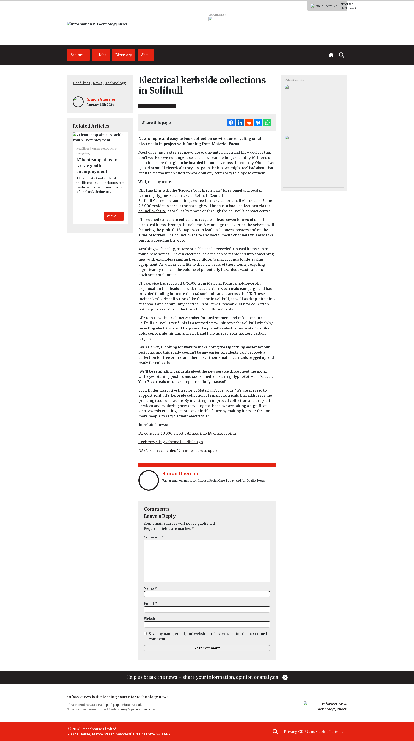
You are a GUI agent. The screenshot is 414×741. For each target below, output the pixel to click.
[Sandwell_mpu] (314, 159)
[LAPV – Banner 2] (276, 25)
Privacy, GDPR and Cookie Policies (313, 731)
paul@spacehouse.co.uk (124, 705)
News (97, 83)
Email (150, 603)
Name (150, 588)
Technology (115, 83)
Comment (154, 537)
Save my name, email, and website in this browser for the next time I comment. (208, 636)
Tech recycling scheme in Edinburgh (170, 442)
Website (150, 618)
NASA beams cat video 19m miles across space (178, 450)
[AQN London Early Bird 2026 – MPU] (314, 108)
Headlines (81, 83)
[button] (78, 55)
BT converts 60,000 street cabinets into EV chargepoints (188, 433)
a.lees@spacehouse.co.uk (137, 709)
